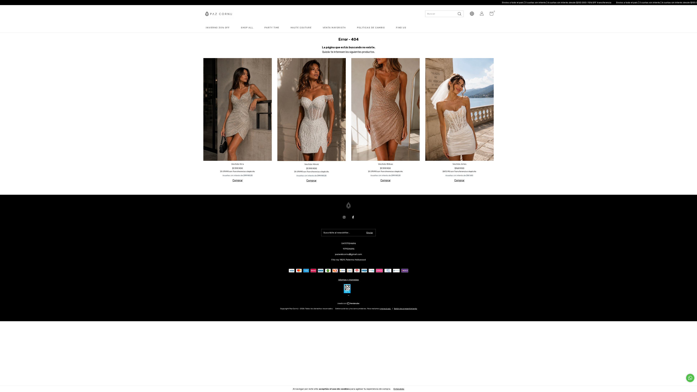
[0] (490, 14)
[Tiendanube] (348, 303)
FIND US (401, 27)
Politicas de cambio (371, 27)
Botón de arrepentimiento (405, 309)
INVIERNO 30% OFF (218, 27)
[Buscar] (459, 14)
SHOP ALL (247, 27)
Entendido (399, 389)
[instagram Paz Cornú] (344, 217)
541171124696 (348, 243)
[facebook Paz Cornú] (353, 217)
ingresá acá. (385, 309)
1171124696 (348, 249)
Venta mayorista (334, 27)
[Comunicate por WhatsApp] (690, 378)
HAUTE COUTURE (301, 27)
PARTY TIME (271, 27)
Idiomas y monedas (348, 279)
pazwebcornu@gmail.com (348, 254)
